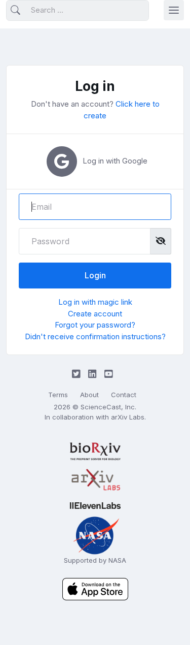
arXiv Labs (127, 417)
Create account (95, 313)
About (89, 395)
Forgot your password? (95, 325)
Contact (123, 395)
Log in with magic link (95, 302)
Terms (58, 395)
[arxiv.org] (95, 480)
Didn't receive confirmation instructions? (95, 336)
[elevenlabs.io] (95, 505)
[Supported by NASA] (95, 534)
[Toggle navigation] (174, 10)
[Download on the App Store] (95, 588)
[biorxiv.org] (95, 451)
